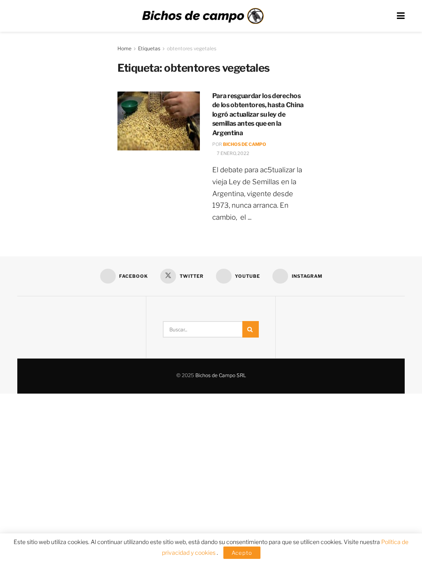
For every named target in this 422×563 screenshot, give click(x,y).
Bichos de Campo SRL (220, 375)
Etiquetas (149, 48)
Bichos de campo (244, 144)
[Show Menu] (401, 16)
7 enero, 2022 (232, 153)
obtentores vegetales (191, 48)
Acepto (242, 552)
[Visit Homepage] (203, 16)
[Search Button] (250, 329)
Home (124, 48)
